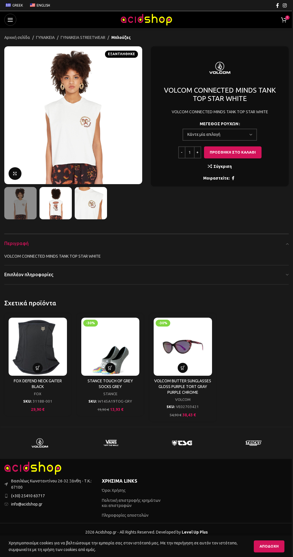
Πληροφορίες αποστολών (125, 515)
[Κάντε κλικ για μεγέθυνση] (15, 173)
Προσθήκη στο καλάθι (233, 152)
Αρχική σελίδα (17, 37)
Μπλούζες (121, 37)
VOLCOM (183, 399)
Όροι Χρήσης (114, 490)
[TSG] (181, 443)
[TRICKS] (252, 443)
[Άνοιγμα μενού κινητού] (10, 19)
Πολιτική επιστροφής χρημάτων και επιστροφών (131, 503)
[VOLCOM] (39, 443)
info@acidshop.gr (26, 504)
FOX (37, 394)
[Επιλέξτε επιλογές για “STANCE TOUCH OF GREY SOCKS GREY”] (110, 368)
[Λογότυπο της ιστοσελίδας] (146, 19)
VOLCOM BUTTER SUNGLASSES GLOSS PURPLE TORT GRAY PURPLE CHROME (182, 386)
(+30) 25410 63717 (28, 496)
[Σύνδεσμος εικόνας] (33, 468)
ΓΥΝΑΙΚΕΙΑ (45, 37)
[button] (10, 115)
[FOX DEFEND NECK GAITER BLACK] (38, 347)
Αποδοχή (269, 546)
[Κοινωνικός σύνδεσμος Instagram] (285, 5)
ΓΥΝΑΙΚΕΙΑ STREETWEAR (83, 37)
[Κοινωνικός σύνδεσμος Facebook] (277, 5)
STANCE (110, 394)
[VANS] (111, 443)
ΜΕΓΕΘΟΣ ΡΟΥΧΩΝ (219, 124)
